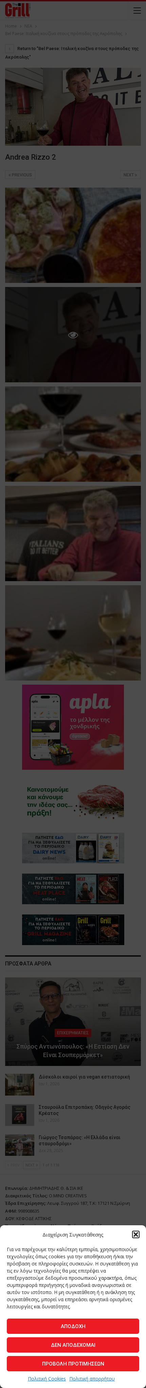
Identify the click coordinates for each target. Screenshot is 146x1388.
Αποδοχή (73, 1326)
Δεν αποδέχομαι (73, 1345)
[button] (135, 1234)
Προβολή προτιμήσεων (73, 1364)
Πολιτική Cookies (47, 1378)
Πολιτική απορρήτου (92, 1378)
